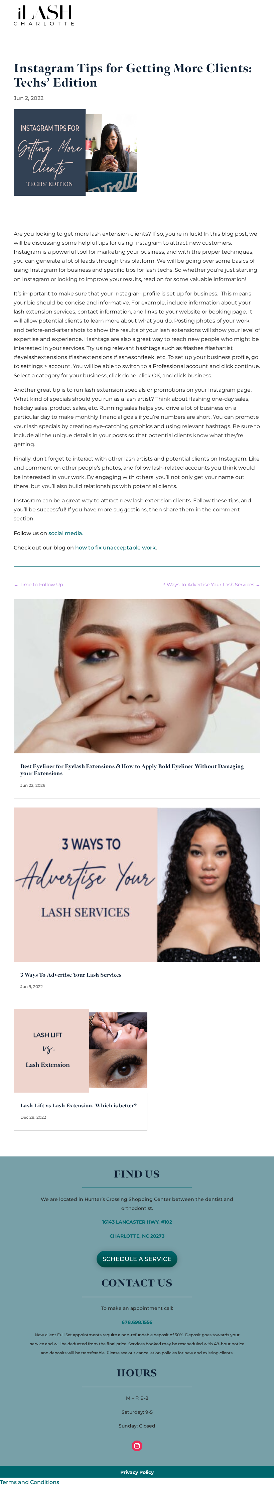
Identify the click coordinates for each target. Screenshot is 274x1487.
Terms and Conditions (29, 1482)
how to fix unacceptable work (115, 547)
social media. (66, 533)
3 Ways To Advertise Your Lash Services (70, 975)
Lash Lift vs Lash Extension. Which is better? (78, 1106)
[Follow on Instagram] (137, 1446)
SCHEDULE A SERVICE (137, 1259)
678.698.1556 (137, 1322)
